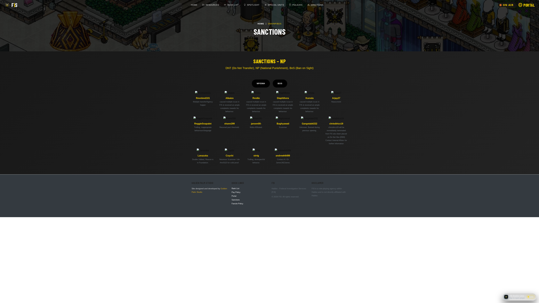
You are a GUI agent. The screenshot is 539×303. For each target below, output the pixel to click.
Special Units (276, 5)
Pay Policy (236, 192)
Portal (234, 196)
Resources (212, 5)
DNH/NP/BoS (274, 24)
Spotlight (253, 5)
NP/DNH (261, 83)
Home (194, 5)
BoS (280, 83)
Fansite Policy (237, 204)
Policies (297, 5)
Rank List (233, 5)
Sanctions (317, 5)
